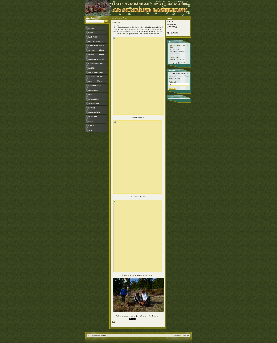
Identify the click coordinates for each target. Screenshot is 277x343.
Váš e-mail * (173, 82)
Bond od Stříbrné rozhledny (95, 82)
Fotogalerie (93, 99)
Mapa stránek (179, 1)
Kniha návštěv (94, 112)
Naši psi (91, 68)
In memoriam (93, 90)
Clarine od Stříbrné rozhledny (96, 55)
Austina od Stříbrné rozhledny (96, 51)
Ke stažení (92, 117)
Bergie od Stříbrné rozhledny (96, 60)
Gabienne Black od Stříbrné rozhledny (96, 64)
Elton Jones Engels (96, 72)
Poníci (90, 95)
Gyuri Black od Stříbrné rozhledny (96, 86)
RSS (187, 1)
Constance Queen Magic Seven (95, 42)
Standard (92, 126)
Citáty (90, 130)
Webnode (186, 335)
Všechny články (175, 57)
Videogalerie (93, 103)
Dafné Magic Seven (96, 46)
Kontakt (91, 108)
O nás (90, 32)
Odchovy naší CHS (95, 77)
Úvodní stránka (117, 18)
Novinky (91, 28)
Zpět (113, 322)
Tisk (171, 1)
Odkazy (91, 121)
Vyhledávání (90, 18)
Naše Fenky (92, 37)
